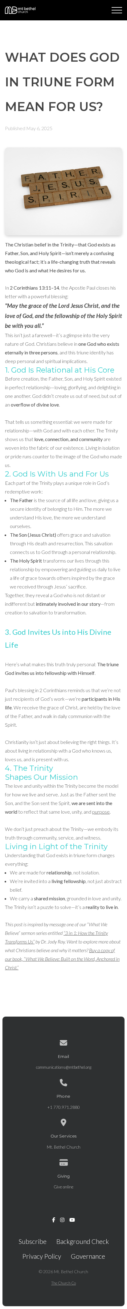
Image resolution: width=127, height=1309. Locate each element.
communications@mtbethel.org (63, 1067)
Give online (63, 1186)
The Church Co (63, 1283)
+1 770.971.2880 (63, 1107)
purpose (101, 812)
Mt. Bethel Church (63, 1147)
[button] (117, 10)
